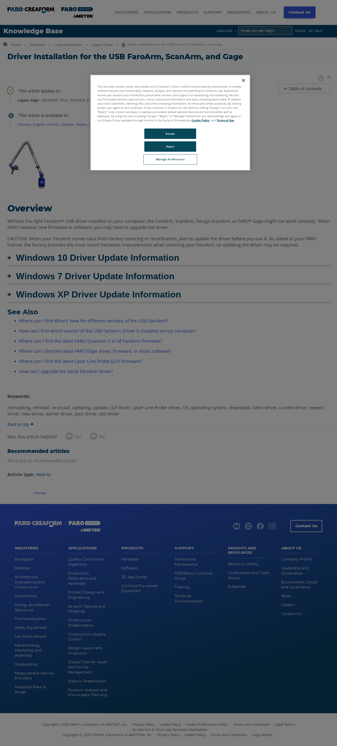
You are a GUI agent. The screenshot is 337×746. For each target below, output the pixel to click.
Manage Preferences (170, 159)
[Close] (243, 80)
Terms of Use (225, 120)
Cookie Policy (200, 120)
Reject (170, 146)
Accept (170, 133)
